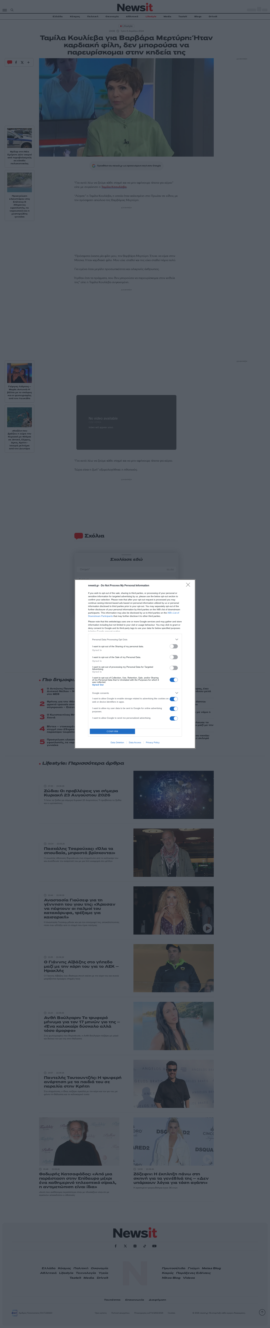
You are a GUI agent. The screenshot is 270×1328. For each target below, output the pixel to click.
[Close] (189, 586)
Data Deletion (117, 742)
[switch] (174, 646)
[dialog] (135, 664)
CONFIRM (112, 731)
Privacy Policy (153, 742)
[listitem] (135, 639)
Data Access (135, 742)
